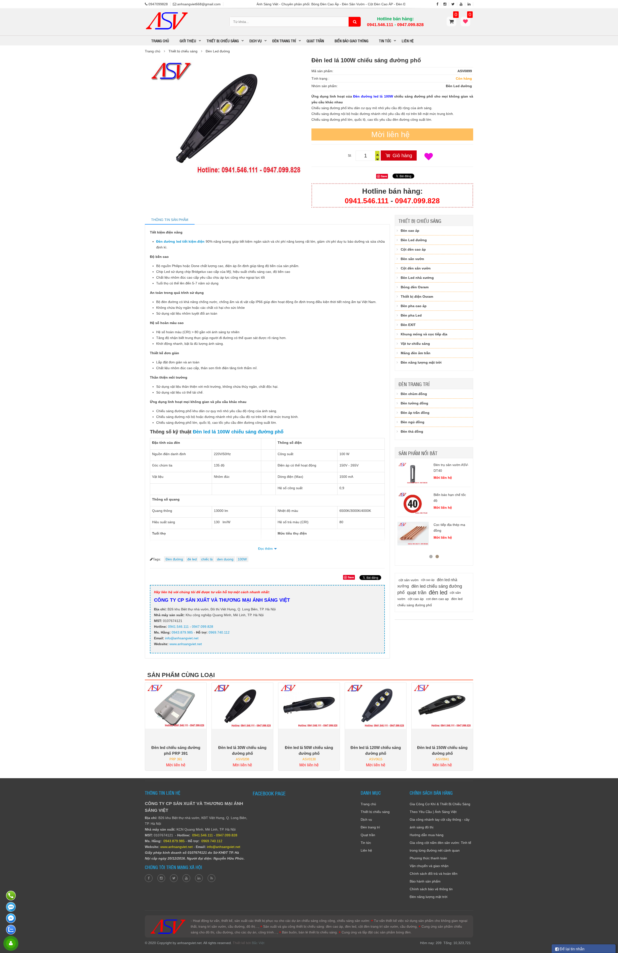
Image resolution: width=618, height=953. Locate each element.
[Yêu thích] (429, 156)
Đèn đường (174, 559)
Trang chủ (160, 40)
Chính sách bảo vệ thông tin (431, 889)
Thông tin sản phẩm (169, 220)
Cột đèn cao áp (413, 249)
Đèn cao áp (410, 231)
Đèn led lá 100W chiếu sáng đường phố (238, 431)
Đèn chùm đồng (414, 394)
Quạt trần (315, 40)
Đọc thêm (265, 549)
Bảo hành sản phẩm (425, 881)
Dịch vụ (366, 819)
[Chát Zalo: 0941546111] (11, 929)
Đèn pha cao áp (414, 306)
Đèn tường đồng (414, 403)
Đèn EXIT (408, 325)
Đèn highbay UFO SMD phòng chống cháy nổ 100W (452, 500)
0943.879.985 (182, 632)
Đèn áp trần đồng (415, 413)
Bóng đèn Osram (414, 287)
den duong (225, 559)
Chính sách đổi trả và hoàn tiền (433, 873)
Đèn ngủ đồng (412, 422)
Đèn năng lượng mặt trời (421, 362)
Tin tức (366, 843)
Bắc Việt (258, 943)
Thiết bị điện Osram (417, 296)
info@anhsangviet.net (181, 638)
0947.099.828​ (410, 24)
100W (242, 559)
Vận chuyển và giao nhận (429, 866)
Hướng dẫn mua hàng (426, 835)
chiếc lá (207, 559)
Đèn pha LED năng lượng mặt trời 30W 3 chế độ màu (450, 536)
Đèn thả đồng (412, 431)
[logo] (166, 13)
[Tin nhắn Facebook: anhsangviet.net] (11, 918)
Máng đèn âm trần (415, 353)
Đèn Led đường (218, 51)
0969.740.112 (219, 632)
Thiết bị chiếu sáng (183, 51)
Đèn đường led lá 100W (373, 96)
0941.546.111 (380, 24)
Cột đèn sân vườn (416, 268)
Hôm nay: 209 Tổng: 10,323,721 (445, 943)
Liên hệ (408, 40)
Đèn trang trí (414, 384)
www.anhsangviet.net (185, 644)
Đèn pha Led (411, 315)
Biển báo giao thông (351, 40)
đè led (192, 559)
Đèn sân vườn (412, 259)
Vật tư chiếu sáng (415, 344)
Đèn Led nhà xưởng (417, 278)
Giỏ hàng (402, 155)
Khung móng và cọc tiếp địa (424, 334)
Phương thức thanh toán (428, 858)
